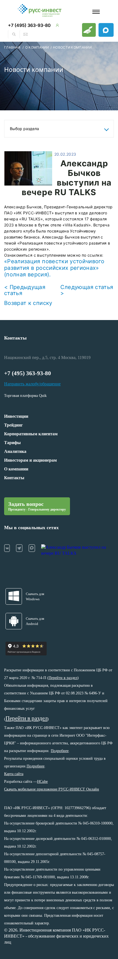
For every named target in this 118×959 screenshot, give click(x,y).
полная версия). (28, 274)
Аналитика (15, 451)
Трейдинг (13, 425)
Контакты (15, 338)
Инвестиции (16, 416)
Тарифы (12, 442)
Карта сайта (13, 774)
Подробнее (60, 751)
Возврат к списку (28, 303)
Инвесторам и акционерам (30, 460)
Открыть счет (89, 30)
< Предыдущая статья (24, 290)
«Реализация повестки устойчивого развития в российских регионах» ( (54, 268)
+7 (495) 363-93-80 (29, 25)
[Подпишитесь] (106, 30)
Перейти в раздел (63, 678)
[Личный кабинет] (57, 25)
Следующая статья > (86, 290)
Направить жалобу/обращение (32, 384)
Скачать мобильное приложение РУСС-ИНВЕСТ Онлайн (51, 789)
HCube (42, 781)
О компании (16, 469)
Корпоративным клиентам (31, 433)
